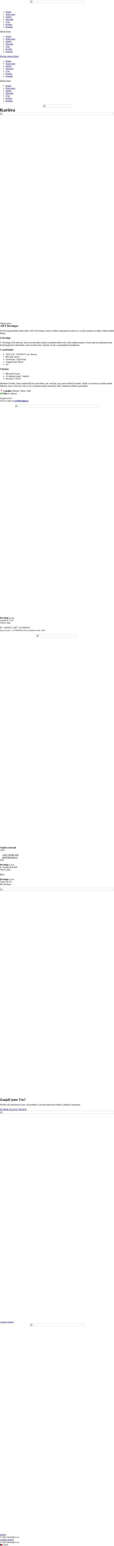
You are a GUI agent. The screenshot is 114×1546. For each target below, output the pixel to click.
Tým (8, 22)
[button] (57, 32)
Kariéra (9, 24)
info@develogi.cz (10, 857)
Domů (8, 12)
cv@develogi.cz (21, 401)
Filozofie (9, 19)
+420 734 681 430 (10, 855)
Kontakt (9, 27)
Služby (9, 17)
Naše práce (10, 14)
